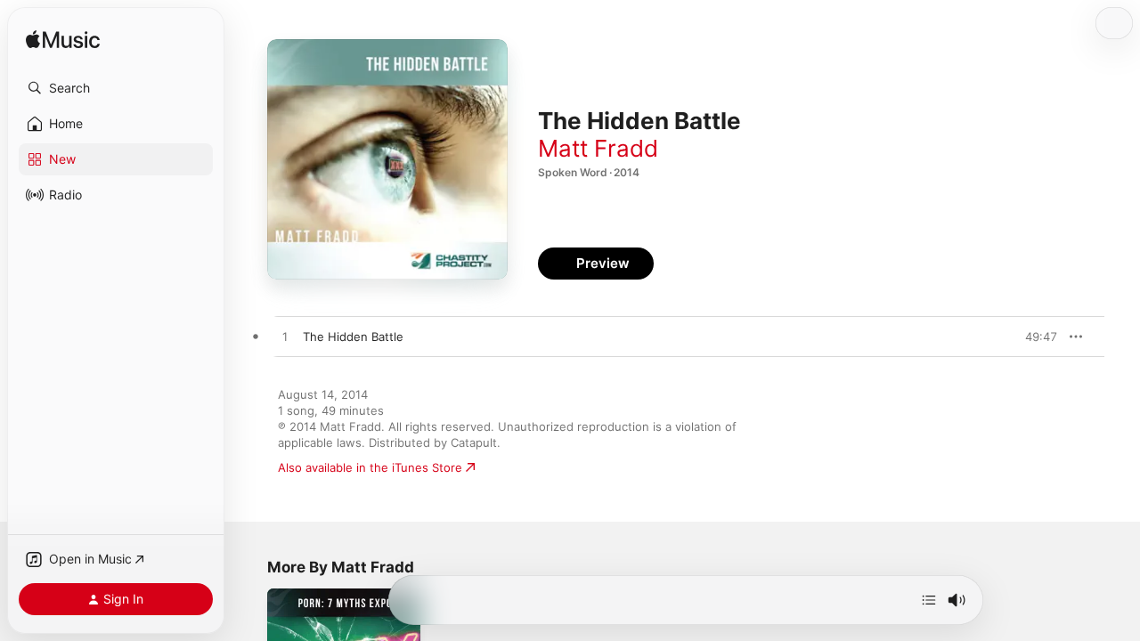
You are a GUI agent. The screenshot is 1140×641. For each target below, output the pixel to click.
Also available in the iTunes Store (370, 467)
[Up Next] (929, 600)
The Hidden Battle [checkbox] (353, 336)
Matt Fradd (598, 148)
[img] (63, 40)
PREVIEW (1037, 336)
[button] (116, 88)
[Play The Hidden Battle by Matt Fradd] (285, 337)
